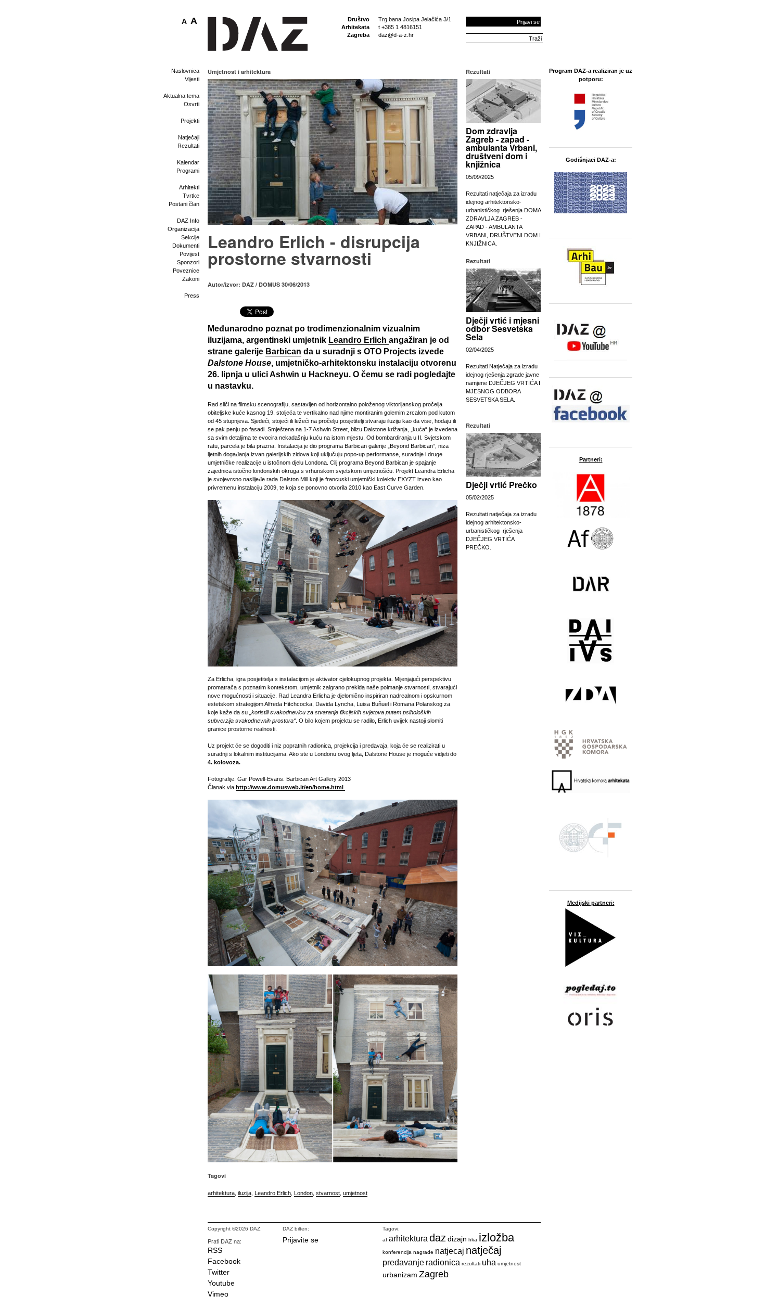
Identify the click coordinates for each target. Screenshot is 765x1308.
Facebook (224, 1261)
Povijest (189, 254)
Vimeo (218, 1294)
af (384, 1239)
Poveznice (186, 270)
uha (489, 1262)
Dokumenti (185, 245)
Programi (187, 171)
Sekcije (190, 237)
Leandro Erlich (272, 1193)
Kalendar (188, 162)
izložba (496, 1237)
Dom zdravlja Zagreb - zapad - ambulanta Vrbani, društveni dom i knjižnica (501, 147)
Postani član (184, 204)
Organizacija (183, 229)
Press (191, 295)
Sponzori (188, 262)
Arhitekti (189, 187)
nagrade (423, 1252)
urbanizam (399, 1275)
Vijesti (192, 79)
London (303, 1193)
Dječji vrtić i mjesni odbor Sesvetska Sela (502, 328)
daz (437, 1237)
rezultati (471, 1263)
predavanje (403, 1262)
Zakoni (190, 279)
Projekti (190, 121)
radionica (443, 1262)
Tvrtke (191, 196)
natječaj (483, 1250)
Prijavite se (300, 1240)
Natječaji (188, 137)
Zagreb (434, 1274)
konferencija (397, 1252)
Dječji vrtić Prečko (501, 485)
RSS (215, 1250)
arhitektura (221, 1193)
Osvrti (191, 104)
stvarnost (328, 1193)
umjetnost (355, 1193)
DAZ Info (188, 220)
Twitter (219, 1272)
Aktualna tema (181, 96)
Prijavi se (528, 22)
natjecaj (449, 1251)
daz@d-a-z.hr (396, 35)
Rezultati (188, 146)
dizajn (457, 1239)
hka (472, 1239)
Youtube (221, 1283)
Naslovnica (185, 71)
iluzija (244, 1193)
